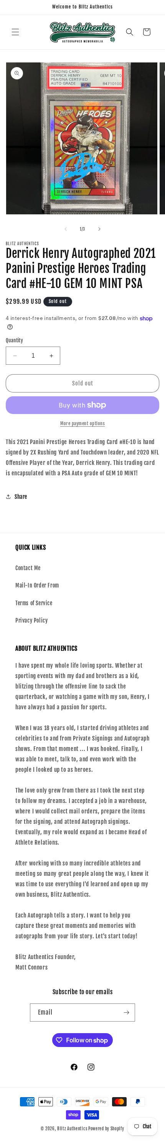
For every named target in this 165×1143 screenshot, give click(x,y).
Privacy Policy (31, 620)
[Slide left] (65, 229)
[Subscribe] (126, 1012)
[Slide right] (99, 229)
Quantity (14, 340)
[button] (15, 32)
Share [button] (21, 496)
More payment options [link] (82, 423)
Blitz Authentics (72, 1128)
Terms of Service (34, 603)
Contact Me (28, 568)
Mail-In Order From (37, 585)
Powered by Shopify (106, 1128)
